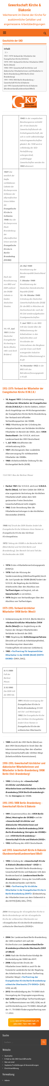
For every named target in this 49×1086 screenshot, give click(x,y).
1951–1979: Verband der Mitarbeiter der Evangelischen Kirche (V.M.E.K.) (20, 57)
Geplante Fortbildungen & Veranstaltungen (22, 1065)
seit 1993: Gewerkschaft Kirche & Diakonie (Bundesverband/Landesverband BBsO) (20, 87)
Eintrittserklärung (12, 1068)
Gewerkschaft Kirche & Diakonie (24, 7)
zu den (24, 1022)
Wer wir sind (9, 1062)
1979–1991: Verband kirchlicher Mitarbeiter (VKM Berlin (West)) (23, 63)
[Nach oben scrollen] (44, 1081)
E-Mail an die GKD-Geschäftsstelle (18, 1059)
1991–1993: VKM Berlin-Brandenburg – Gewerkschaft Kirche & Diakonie (19, 81)
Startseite (8, 1056)
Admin (7, 1080)
